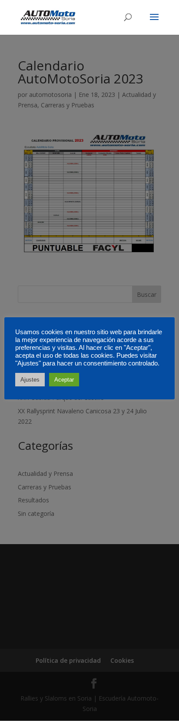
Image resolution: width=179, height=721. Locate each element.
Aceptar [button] (64, 379)
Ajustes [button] (30, 379)
